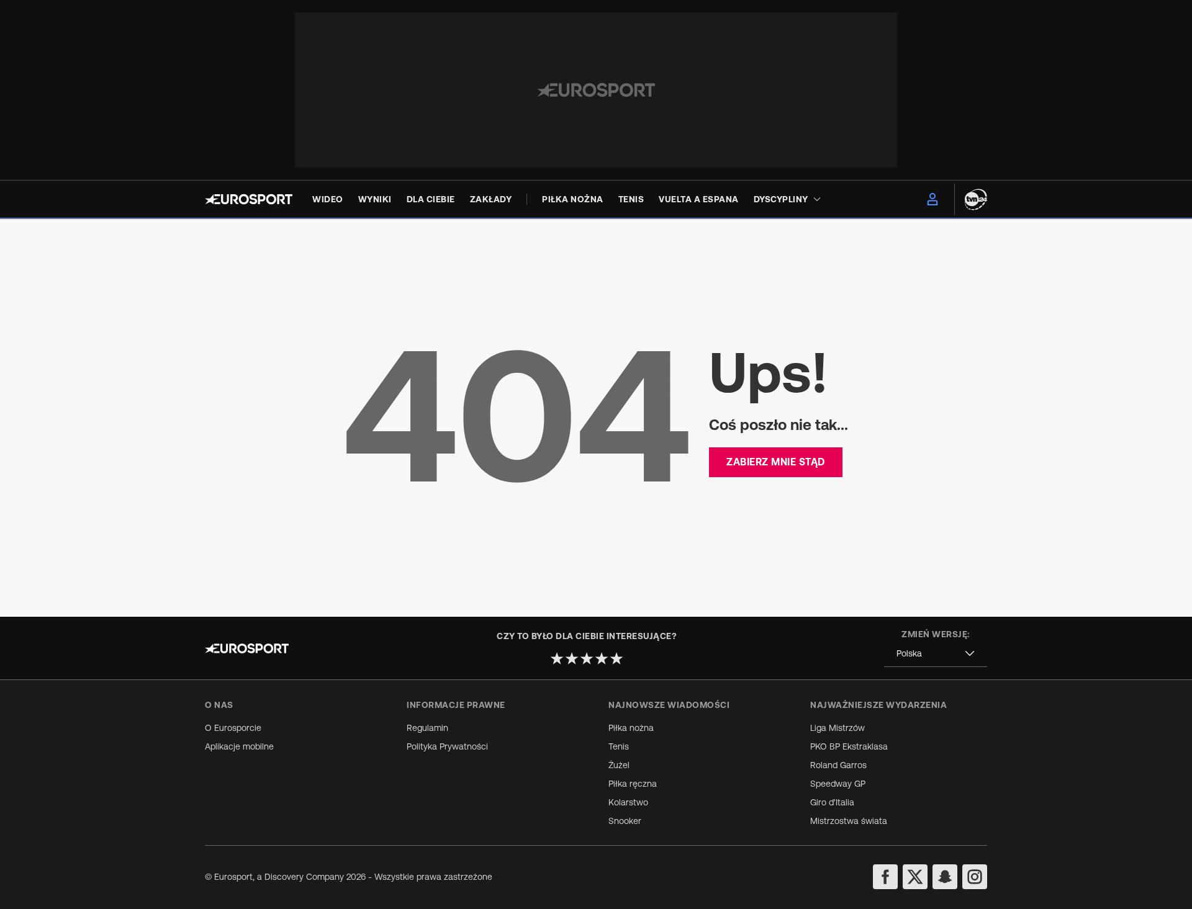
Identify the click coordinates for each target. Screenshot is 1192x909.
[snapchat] (944, 876)
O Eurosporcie (233, 728)
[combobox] (935, 653)
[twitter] (915, 876)
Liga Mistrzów (837, 728)
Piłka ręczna (632, 784)
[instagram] (974, 876)
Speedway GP (837, 784)
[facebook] (885, 876)
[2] (571, 658)
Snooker (624, 821)
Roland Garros (838, 765)
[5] (616, 658)
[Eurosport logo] (248, 199)
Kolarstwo (628, 802)
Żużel (619, 765)
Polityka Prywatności (447, 746)
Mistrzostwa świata (848, 821)
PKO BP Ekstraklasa (849, 746)
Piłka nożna (631, 728)
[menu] (932, 199)
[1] (556, 658)
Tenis (618, 746)
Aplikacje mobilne (239, 746)
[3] (586, 658)
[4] (601, 658)
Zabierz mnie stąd (775, 461)
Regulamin (427, 728)
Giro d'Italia (832, 802)
